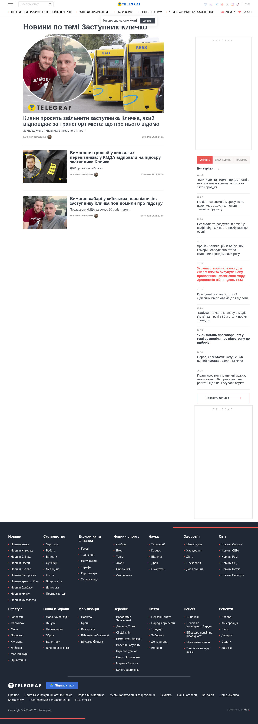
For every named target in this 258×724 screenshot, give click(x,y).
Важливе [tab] (241, 160)
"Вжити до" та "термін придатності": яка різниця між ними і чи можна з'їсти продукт (223, 183)
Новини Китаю (230, 569)
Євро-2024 (123, 569)
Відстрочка (88, 629)
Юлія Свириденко (127, 669)
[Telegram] (217, 4)
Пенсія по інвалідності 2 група (199, 625)
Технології (158, 544)
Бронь (85, 623)
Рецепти (226, 609)
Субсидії (51, 562)
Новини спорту (127, 536)
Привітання (18, 660)
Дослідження (194, 569)
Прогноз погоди (56, 593)
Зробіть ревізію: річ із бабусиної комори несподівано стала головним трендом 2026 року (220, 249)
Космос (156, 550)
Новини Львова (21, 569)
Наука (154, 536)
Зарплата (52, 544)
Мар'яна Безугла (127, 663)
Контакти (208, 694)
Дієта (189, 556)
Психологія (193, 562)
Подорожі (17, 635)
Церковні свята (161, 616)
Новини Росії (229, 556)
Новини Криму (20, 593)
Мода (14, 629)
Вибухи (50, 623)
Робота (50, 550)
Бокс (119, 550)
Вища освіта (54, 581)
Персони (121, 609)
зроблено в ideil (238, 710)
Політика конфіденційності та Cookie (48, 694)
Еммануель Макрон (128, 638)
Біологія (156, 556)
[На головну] (129, 4)
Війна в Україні (56, 609)
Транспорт (88, 554)
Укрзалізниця (89, 579)
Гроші (85, 548)
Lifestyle (15, 609)
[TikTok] (238, 4)
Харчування (194, 550)
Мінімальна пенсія (198, 642)
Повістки (86, 616)
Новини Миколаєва (23, 599)
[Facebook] (205, 4)
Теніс (119, 556)
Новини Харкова (22, 550)
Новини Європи (231, 544)
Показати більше (217, 397)
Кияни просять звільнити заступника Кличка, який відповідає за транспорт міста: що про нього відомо (91, 121)
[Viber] (211, 4)
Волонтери (53, 641)
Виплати (51, 556)
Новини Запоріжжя (23, 575)
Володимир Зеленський (123, 618)
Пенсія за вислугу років (198, 650)
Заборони (157, 635)
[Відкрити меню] (11, 4)
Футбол (121, 544)
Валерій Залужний (128, 645)
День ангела (159, 641)
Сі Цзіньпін (123, 632)
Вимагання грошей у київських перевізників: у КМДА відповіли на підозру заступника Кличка (115, 157)
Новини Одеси (20, 562)
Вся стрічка (205, 168)
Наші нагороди (187, 694)
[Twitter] (227, 4)
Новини (14, 536)
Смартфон (158, 569)
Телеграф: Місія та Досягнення (49, 699)
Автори (230, 12)
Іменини (156, 647)
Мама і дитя (194, 544)
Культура (16, 641)
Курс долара (89, 573)
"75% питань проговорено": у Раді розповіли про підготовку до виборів (223, 338)
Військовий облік (92, 641)
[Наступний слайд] (251, 12)
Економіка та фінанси (89, 538)
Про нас (13, 694)
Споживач (17, 623)
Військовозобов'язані (95, 635)
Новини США (230, 550)
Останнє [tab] (205, 160)
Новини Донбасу (22, 587)
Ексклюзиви (125, 12)
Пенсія (189, 609)
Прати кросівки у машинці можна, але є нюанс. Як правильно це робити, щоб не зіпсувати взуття (221, 379)
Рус (247, 4)
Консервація (229, 623)
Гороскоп (249, 12)
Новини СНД (229, 562)
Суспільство (54, 536)
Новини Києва (20, 544)
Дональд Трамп (126, 626)
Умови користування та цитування (132, 694)
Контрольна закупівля (94, 12)
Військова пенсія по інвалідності (199, 634)
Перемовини (54, 629)
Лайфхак (16, 647)
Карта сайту (16, 699)
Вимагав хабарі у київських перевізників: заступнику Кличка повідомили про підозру (116, 200)
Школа (50, 575)
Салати (226, 641)
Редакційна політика (91, 694)
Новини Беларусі (232, 575)
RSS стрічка (83, 699)
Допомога (52, 587)
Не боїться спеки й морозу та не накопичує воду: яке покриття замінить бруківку (220, 205)
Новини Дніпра (21, 556)
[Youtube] (222, 4)
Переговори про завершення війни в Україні (41, 12)
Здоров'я (192, 536)
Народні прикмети (163, 623)
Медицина (52, 569)
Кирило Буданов (126, 651)
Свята (154, 609)
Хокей (120, 562)
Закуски (226, 647)
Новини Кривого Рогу (25, 581)
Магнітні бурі (19, 653)
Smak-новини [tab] (223, 160)
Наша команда (229, 694)
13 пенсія (192, 616)
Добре (147, 20)
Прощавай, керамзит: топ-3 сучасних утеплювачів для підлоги (222, 296)
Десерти (226, 635)
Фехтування (124, 575)
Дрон (154, 562)
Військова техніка (57, 647)
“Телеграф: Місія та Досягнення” (191, 12)
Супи (224, 629)
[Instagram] (232, 4)
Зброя (50, 635)
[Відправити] (50, 4)
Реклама (166, 694)
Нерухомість (89, 560)
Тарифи (86, 567)
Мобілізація (88, 609)
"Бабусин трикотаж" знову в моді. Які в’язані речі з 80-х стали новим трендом (222, 316)
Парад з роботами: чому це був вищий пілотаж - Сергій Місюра (220, 359)
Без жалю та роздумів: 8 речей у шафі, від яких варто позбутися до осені (222, 227)
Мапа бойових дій (57, 616)
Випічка (226, 616)
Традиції (156, 629)
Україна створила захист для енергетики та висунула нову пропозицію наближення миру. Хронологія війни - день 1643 (221, 274)
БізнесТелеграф (151, 12)
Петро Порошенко (128, 657)
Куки (133, 20)
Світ (222, 536)
